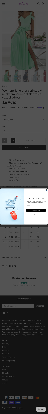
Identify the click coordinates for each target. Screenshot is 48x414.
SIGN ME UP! (36, 210)
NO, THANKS (36, 214)
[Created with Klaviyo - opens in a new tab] (24, 225)
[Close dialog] (46, 190)
